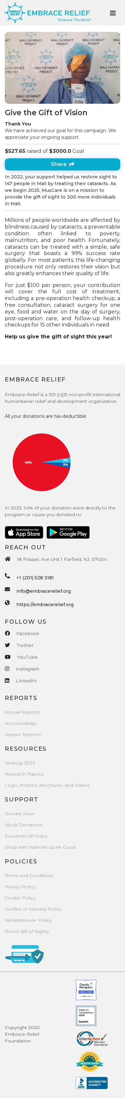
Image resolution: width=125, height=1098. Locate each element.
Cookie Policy (20, 898)
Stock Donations (23, 825)
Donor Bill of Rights (27, 931)
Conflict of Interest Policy (33, 909)
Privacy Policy (20, 887)
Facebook (27, 633)
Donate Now (19, 813)
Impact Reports (23, 734)
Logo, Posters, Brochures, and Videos (47, 785)
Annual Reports (22, 712)
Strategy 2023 (20, 763)
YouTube (27, 657)
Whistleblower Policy (28, 920)
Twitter (25, 645)
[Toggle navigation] (112, 13)
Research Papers (24, 774)
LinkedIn (26, 681)
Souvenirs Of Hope (26, 836)
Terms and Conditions (29, 875)
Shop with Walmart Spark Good (40, 847)
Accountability (20, 723)
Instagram (27, 669)
